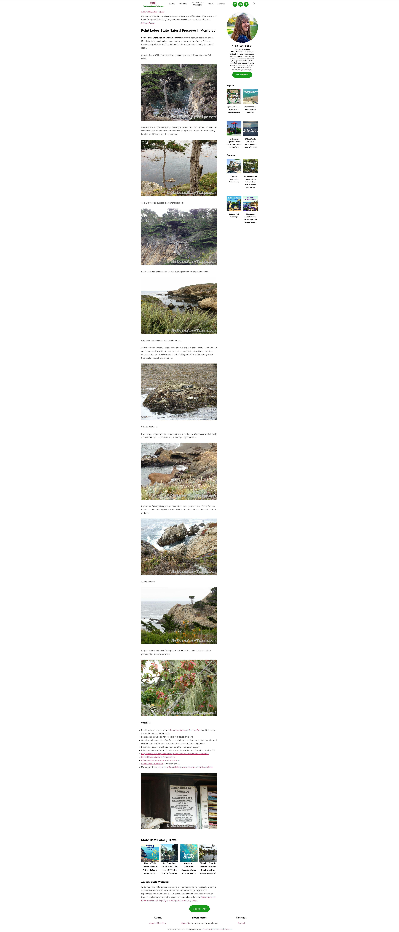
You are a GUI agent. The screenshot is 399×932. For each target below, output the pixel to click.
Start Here (161, 923)
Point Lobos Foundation (152, 764)
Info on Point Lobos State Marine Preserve (160, 760)
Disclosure (228, 929)
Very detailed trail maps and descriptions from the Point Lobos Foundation (175, 754)
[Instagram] (235, 4)
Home (171, 4)
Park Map (183, 4)
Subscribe (185, 923)
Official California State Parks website (158, 757)
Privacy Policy (147, 23)
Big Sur (161, 12)
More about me (241, 75)
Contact (221, 4)
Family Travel (152, 12)
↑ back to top (199, 908)
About (210, 4)
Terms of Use (218, 929)
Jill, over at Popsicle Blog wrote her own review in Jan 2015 (186, 767)
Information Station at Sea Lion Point (185, 730)
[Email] (240, 4)
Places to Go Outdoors (197, 3)
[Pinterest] (246, 4)
